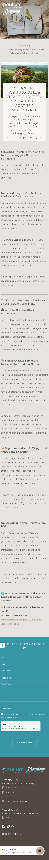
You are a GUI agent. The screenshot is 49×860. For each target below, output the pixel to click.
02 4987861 (10, 817)
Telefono (6, 678)
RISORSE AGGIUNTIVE (12, 834)
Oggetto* (6, 671)
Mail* (3, 664)
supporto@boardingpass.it (17, 801)
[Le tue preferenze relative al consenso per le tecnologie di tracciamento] (2, 645)
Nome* (4, 657)
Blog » (28, 45)
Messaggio (6, 684)
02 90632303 (11, 788)
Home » (21, 45)
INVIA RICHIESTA (24, 742)
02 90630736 (11, 793)
